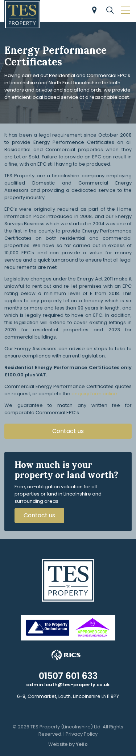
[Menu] (124, 11)
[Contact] (93, 11)
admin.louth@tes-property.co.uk (68, 684)
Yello (82, 744)
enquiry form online (94, 393)
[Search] (109, 11)
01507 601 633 (68, 676)
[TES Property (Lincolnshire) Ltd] (22, 14)
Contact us (68, 431)
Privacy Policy (82, 734)
